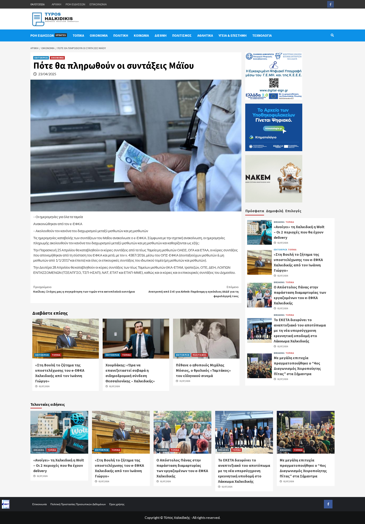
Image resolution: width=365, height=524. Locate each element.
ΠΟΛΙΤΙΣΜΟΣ (182, 35)
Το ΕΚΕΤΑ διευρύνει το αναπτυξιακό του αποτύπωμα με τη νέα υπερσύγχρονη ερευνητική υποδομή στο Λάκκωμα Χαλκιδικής (300, 330)
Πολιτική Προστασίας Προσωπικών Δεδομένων (78, 504)
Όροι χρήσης (117, 504)
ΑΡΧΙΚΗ (56, 4)
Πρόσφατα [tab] (254, 210)
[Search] (332, 35)
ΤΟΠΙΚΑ (78, 35)
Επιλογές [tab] (293, 210)
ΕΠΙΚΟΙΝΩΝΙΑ (98, 4)
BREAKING (279, 222)
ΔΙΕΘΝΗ (161, 35)
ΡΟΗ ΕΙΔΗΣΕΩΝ (75, 4)
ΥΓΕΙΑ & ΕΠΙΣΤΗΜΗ (233, 35)
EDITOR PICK (41, 57)
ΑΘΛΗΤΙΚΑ (205, 35)
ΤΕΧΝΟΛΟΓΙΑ (262, 35)
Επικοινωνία (39, 504)
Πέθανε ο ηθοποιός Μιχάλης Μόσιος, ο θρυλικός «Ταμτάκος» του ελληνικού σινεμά (203, 370)
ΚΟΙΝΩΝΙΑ (141, 35)
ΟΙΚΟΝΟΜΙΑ (99, 35)
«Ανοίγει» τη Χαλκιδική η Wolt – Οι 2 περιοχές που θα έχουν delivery (299, 232)
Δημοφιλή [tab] (274, 210)
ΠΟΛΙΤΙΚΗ (120, 35)
